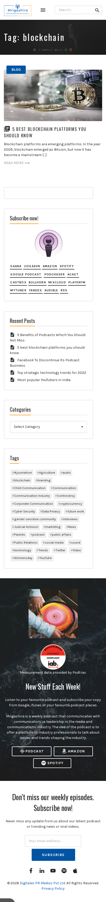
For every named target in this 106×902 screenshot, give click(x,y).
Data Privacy (51, 511)
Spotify (67, 266)
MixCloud (57, 282)
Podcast (34, 751)
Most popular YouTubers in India (43, 380)
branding (44, 480)
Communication (64, 488)
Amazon (50, 266)
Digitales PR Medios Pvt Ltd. (43, 883)
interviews (70, 519)
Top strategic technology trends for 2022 (51, 373)
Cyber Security (24, 511)
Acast (72, 274)
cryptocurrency (71, 504)
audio (67, 472)
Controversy (66, 496)
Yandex (35, 290)
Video (77, 550)
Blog (16, 69)
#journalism (23, 472)
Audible (51, 290)
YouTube (46, 558)
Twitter (60, 550)
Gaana (15, 266)
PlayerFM (76, 282)
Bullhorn (37, 282)
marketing (53, 527)
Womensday (23, 558)
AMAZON (76, 751)
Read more (14, 163)
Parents (19, 534)
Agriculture (47, 472)
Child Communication (30, 488)
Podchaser (55, 274)
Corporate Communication (33, 504)
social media (54, 542)
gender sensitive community (35, 519)
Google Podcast (25, 274)
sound (75, 542)
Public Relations (26, 542)
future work (75, 511)
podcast (38, 534)
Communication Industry (32, 496)
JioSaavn (32, 266)
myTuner (18, 290)
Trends (43, 550)
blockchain (22, 480)
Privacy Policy (53, 888)
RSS (64, 290)
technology (22, 550)
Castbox (18, 282)
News (72, 527)
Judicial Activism (26, 527)
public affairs (61, 534)
